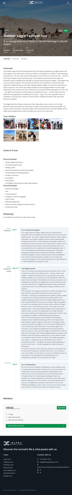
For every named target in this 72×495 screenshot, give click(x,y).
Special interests (9, 473)
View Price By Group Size (16, 426)
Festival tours (8, 468)
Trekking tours (8, 462)
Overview (6, 59)
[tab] (36, 426)
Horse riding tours (9, 470)
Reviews (24, 59)
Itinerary (16, 59)
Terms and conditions (10, 490)
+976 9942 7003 (45, 459)
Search (68, 3)
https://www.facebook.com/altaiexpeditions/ (53, 467)
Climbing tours (8, 465)
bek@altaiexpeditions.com (48, 462)
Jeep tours (7, 459)
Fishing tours (7, 476)
